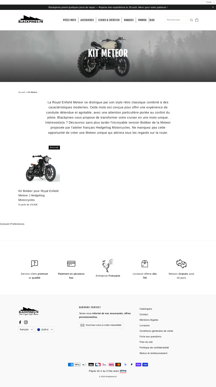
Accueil (21, 92)
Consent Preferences (12, 224)
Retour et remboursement (153, 353)
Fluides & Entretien (108, 20)
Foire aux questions (150, 336)
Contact (144, 314)
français (24, 329)
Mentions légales (149, 320)
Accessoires (87, 20)
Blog (152, 20)
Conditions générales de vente (156, 331)
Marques (129, 20)
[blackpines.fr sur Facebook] (20, 322)
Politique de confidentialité (154, 347)
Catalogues (146, 309)
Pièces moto (69, 20)
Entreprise (108, 275)
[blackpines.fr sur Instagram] (26, 322)
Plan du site (146, 342)
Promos (142, 20)
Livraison (145, 325)
